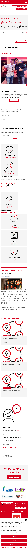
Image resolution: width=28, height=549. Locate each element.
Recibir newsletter (21, 507)
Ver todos (26, 85)
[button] (26, 519)
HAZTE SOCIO (24, 6)
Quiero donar (16, 6)
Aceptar (14, 536)
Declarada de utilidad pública (8, 504)
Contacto (22, 511)
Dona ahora (14, 477)
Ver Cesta (19, 41)
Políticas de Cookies (6, 547)
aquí (20, 309)
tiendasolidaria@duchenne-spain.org (12, 437)
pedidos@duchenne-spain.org (10, 431)
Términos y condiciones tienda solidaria (16, 510)
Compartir (24, 32)
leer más (5, 342)
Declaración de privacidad (16, 547)
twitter (16, 503)
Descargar (14, 100)
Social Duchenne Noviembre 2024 (12, 364)
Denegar (14, 540)
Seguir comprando (21, 37)
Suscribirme (14, 138)
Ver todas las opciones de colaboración (14, 265)
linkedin (24, 503)
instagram (20, 503)
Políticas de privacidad (14, 511)
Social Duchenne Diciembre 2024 (12, 338)
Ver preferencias (14, 544)
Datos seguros (4, 511)
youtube (22, 503)
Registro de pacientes (22, 8)
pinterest (16, 505)
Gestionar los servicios (13, 532)
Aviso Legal (23, 547)
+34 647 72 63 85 (6, 2)
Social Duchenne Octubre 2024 (11, 390)
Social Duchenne (7, 335)
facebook (18, 503)
